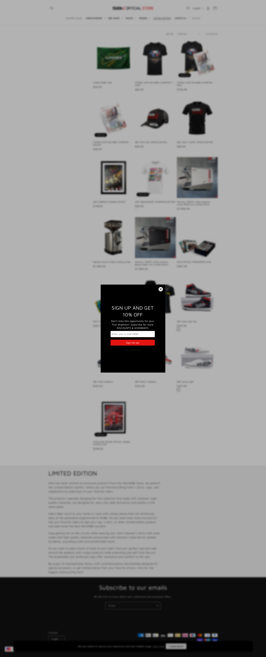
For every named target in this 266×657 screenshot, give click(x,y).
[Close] (161, 289)
